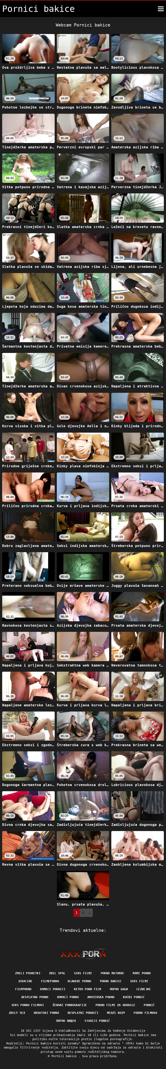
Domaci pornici (52, 989)
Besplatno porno (34, 997)
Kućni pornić (134, 997)
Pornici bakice (64, 1056)
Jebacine (25, 981)
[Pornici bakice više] (161, 8)
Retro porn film (87, 989)
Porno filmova (145, 1013)
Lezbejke (143, 989)
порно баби (119, 989)
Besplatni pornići (83, 1013)
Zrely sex (17, 1013)
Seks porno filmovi (27, 1005)
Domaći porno (68, 997)
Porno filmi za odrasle (115, 1005)
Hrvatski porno (46, 1013)
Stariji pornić (97, 1020)
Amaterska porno (100, 997)
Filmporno (23, 989)
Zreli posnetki (27, 973)
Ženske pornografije (70, 1005)
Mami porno (142, 973)
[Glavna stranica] (83, 954)
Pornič (149, 1005)
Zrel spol (57, 973)
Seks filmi (83, 973)
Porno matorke (112, 973)
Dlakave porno (79, 981)
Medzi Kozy (116, 1013)
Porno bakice (110, 981)
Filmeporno (50, 981)
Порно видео (66, 1020)
